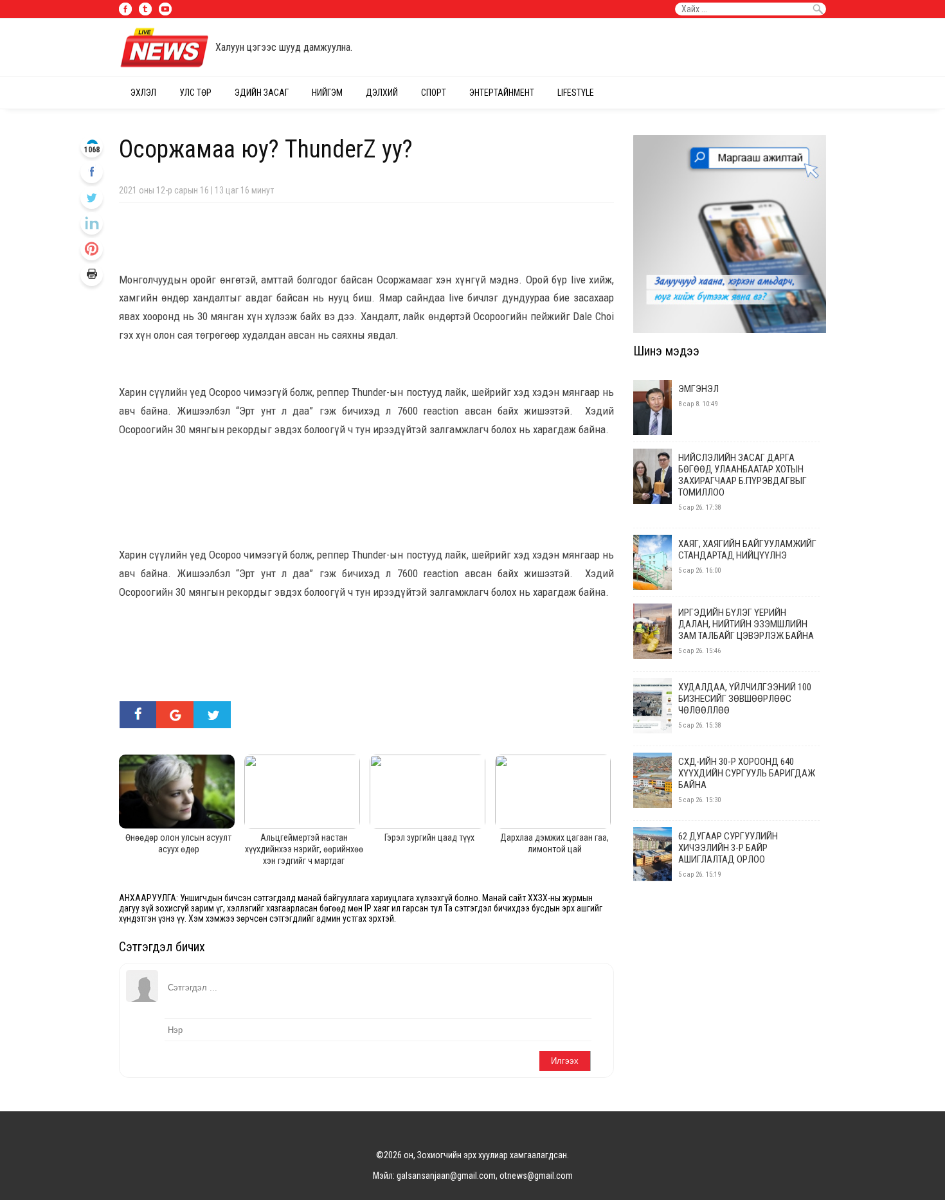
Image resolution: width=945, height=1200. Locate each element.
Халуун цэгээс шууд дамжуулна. (283, 47)
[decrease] (91, 249)
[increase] (91, 223)
